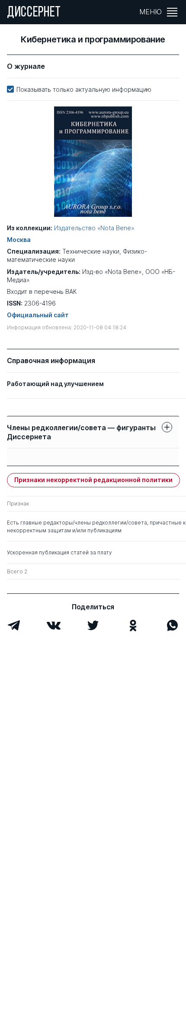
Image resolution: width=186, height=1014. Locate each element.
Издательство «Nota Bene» (94, 228)
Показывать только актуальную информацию (83, 89)
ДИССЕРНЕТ (34, 13)
